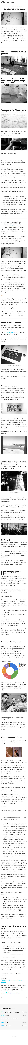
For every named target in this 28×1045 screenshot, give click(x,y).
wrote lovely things (11, 332)
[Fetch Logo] (14, 1025)
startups (20, 6)
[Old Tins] (14, 1015)
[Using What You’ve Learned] (14, 1012)
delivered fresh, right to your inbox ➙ (10, 992)
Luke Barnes (11, 980)
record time (12, 225)
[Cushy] (14, 1022)
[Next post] (26, 998)
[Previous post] (2, 998)
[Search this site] (23, 2)
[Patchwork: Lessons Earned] (14, 1019)
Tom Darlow (4, 980)
